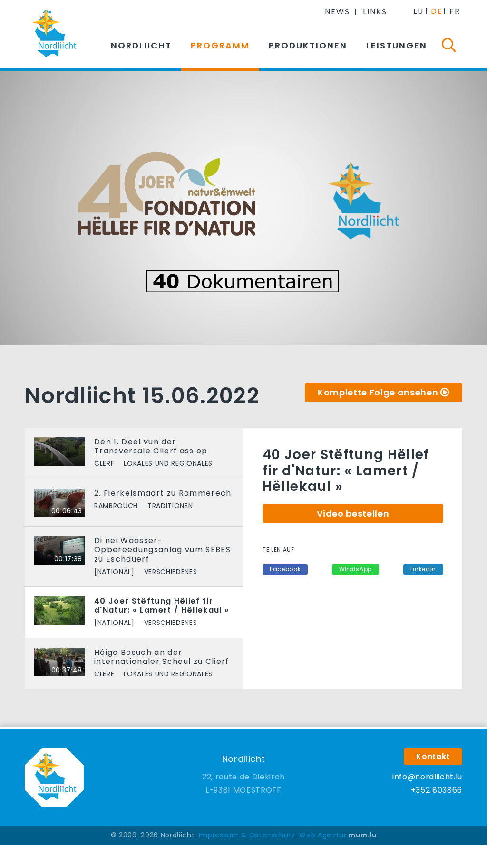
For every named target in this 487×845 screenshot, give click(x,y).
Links (375, 11)
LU (418, 11)
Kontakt (433, 756)
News (337, 11)
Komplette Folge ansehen (378, 392)
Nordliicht (141, 45)
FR (454, 11)
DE (437, 11)
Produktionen (308, 45)
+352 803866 (436, 790)
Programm (220, 45)
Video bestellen (353, 513)
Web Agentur (322, 835)
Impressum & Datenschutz (247, 835)
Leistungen (396, 45)
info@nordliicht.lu (427, 776)
